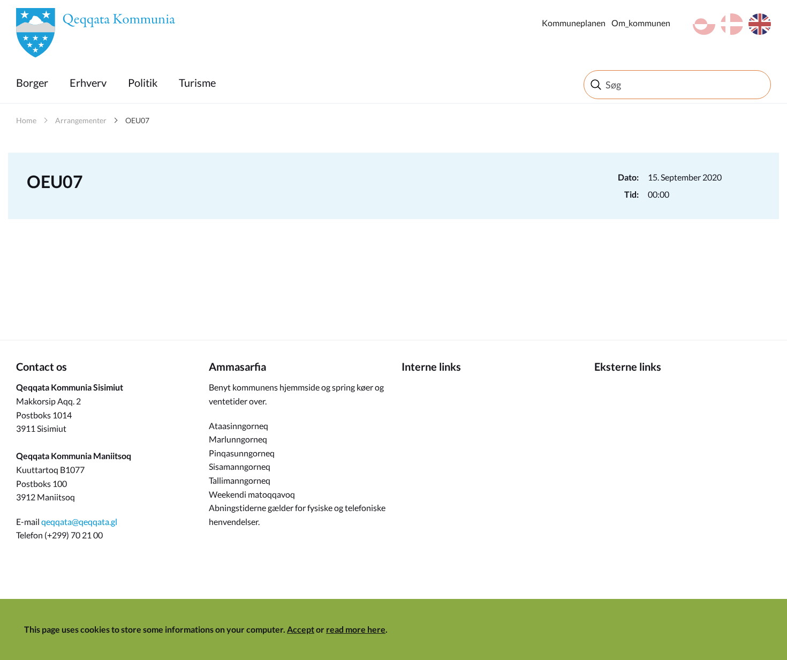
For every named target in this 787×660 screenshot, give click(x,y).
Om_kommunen (640, 23)
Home (26, 120)
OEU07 (137, 120)
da (732, 24)
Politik (142, 82)
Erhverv (88, 82)
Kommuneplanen (574, 23)
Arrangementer (81, 120)
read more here (355, 629)
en (759, 24)
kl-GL (704, 24)
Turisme (197, 82)
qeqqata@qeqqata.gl (79, 521)
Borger (32, 82)
